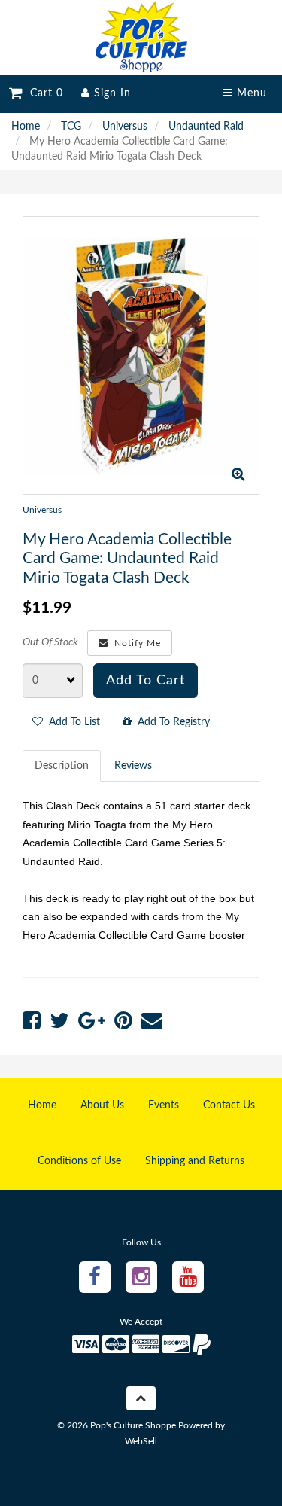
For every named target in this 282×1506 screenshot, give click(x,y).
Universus (124, 126)
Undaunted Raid (206, 126)
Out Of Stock (50, 642)
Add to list (71, 722)
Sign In (110, 93)
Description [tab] (62, 766)
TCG (71, 126)
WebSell (141, 1441)
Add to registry (171, 722)
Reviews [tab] (133, 766)
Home (25, 126)
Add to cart (145, 680)
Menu (250, 93)
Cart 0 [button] (43, 93)
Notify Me (134, 643)
